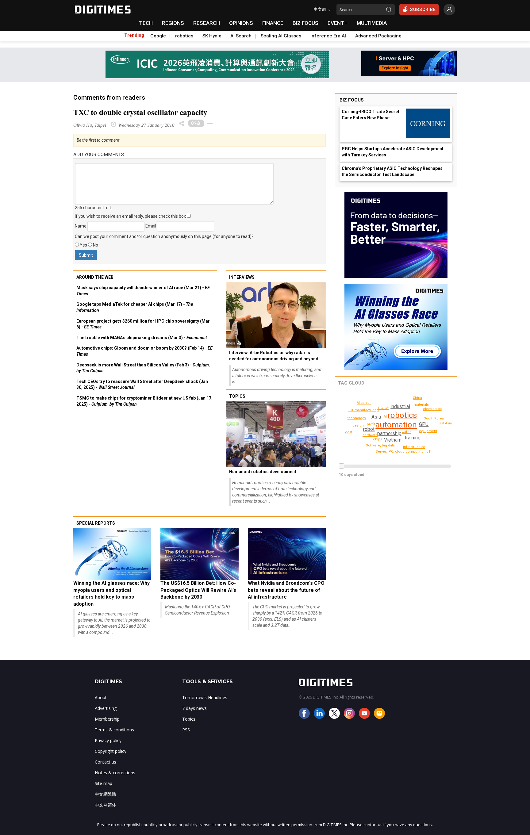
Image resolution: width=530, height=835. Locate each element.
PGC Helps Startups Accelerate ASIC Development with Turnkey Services (393, 151)
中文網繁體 (105, 794)
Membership (107, 719)
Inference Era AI (328, 36)
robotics (184, 36)
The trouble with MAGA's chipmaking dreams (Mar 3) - (141, 337)
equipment (428, 431)
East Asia (445, 423)
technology (357, 418)
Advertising (106, 708)
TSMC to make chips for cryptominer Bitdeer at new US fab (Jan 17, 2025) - (144, 401)
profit (371, 424)
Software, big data (380, 445)
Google (158, 36)
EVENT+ (338, 23)
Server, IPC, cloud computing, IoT (403, 452)
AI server (364, 403)
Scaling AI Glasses (281, 36)
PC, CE (383, 408)
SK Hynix (211, 36)
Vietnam (392, 440)
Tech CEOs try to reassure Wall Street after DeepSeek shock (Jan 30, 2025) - (142, 384)
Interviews (242, 277)
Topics (237, 396)
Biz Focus (352, 100)
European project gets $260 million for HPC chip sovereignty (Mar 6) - (143, 324)
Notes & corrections (115, 773)
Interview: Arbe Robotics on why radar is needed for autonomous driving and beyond (273, 355)
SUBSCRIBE (423, 9)
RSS (186, 730)
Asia (376, 417)
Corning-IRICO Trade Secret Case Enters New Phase (370, 114)
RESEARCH (206, 23)
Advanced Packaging (378, 36)
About (101, 697)
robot (368, 429)
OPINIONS (241, 23)
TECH (146, 23)
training (413, 438)
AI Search (241, 36)
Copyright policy (110, 751)
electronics (432, 409)
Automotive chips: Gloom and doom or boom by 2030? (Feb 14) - (144, 351)
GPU (423, 424)
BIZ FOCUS (305, 23)
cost (348, 432)
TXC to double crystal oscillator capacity (140, 112)
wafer (406, 432)
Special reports (95, 523)
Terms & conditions (114, 730)
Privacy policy (108, 740)
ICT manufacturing (363, 410)
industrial (400, 406)
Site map (103, 783)
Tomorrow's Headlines (204, 697)
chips (377, 439)
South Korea (434, 418)
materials (421, 405)
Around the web (94, 277)
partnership (389, 433)
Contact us (105, 762)
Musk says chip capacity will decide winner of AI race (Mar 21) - (143, 290)
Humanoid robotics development (262, 471)
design (358, 425)
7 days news (194, 708)
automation (396, 424)
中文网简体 (105, 805)
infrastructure (414, 447)
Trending (134, 35)
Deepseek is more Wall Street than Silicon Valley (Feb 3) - (143, 367)
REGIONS (173, 23)
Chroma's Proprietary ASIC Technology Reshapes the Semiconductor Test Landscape (392, 171)
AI (385, 417)
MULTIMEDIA (372, 23)
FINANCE (272, 23)
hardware (370, 435)
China (417, 398)
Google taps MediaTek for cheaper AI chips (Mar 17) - (134, 307)
